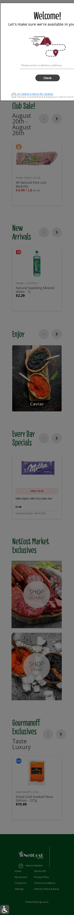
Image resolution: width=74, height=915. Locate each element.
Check (47, 78)
